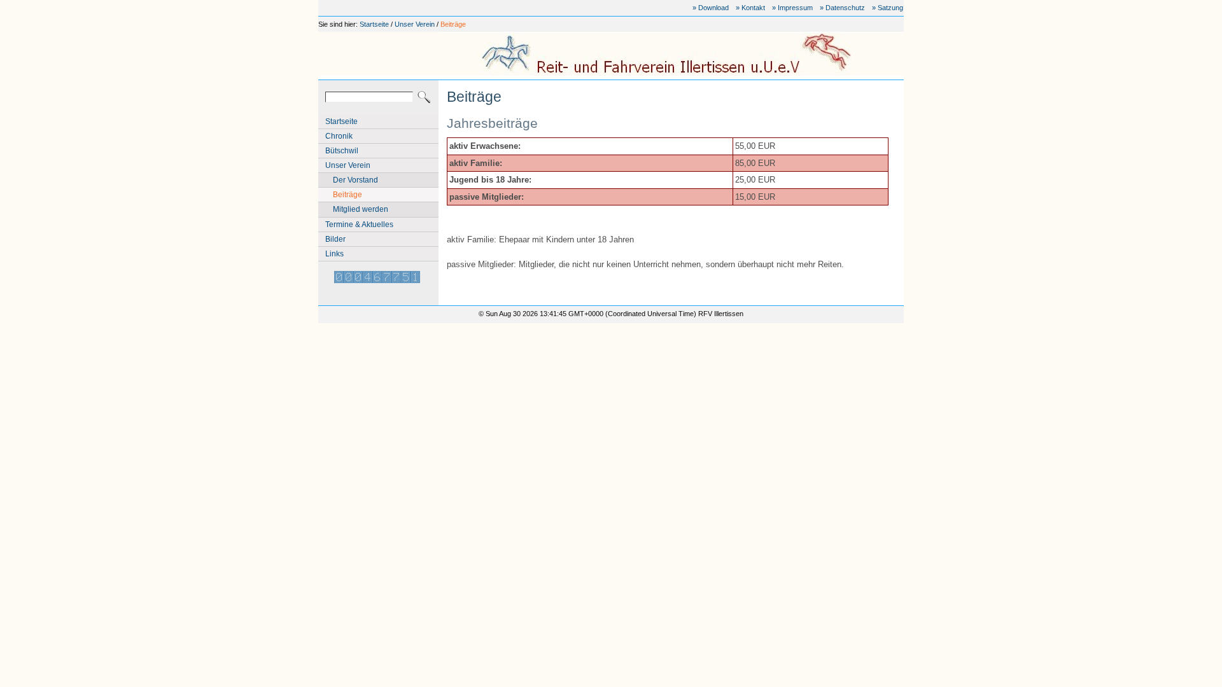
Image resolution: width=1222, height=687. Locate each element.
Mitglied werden (360, 209)
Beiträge (453, 24)
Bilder (335, 239)
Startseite (374, 24)
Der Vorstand (355, 180)
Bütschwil (341, 150)
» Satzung (887, 7)
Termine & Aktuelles (359, 224)
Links (334, 253)
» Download (710, 7)
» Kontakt (750, 7)
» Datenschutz (842, 7)
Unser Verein (415, 24)
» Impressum (792, 7)
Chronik (339, 136)
